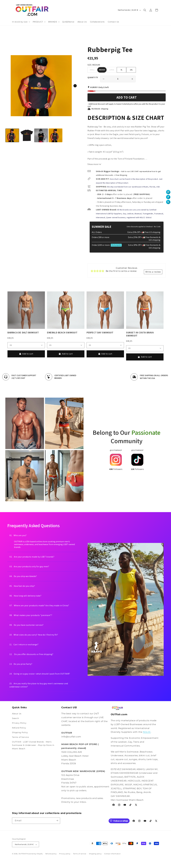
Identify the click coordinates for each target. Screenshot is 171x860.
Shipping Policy (20, 732)
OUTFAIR (22, 854)
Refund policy (51, 854)
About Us (16, 713)
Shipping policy (95, 854)
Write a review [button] (153, 271)
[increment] (132, 79)
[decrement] (103, 79)
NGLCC (147, 732)
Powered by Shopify (34, 854)
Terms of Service (20, 737)
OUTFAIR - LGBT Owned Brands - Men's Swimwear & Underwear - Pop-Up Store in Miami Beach (33, 745)
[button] (20, 22)
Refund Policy (19, 728)
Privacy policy (64, 854)
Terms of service (79, 854)
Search (15, 718)
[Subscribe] (57, 820)
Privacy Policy (19, 723)
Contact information (112, 854)
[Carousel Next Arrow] (75, 85)
